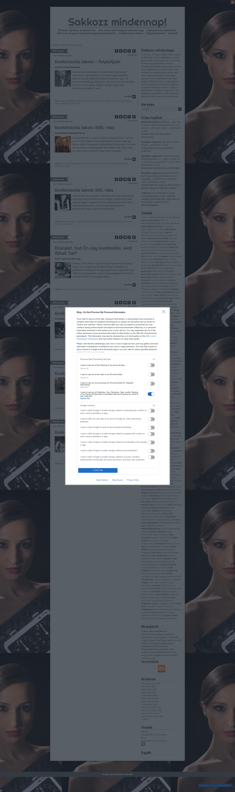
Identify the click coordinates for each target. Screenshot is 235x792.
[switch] (151, 365)
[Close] (164, 312)
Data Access (117, 480)
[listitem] (117, 359)
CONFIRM (98, 470)
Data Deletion (102, 480)
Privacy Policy (133, 480)
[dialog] (117, 396)
